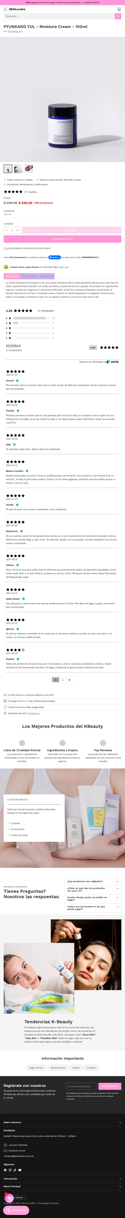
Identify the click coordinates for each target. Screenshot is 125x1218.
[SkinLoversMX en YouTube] (20, 1170)
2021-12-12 (12, 465)
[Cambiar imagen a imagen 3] (28, 169)
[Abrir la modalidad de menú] (5, 9)
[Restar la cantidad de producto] (6, 230)
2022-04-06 (12, 438)
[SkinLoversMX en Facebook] (5, 1170)
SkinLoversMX (28, 1203)
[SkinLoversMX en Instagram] (10, 1170)
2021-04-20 (12, 653)
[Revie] (112, 362)
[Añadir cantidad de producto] (17, 230)
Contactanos (33, 713)
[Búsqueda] (118, 16)
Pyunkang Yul (15, 31)
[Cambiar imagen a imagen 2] (18, 169)
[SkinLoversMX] (17, 9)
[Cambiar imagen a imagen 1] (8, 169)
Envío (6, 248)
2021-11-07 (12, 499)
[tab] (12, 276)
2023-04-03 (12, 405)
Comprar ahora (62, 239)
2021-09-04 (12, 525)
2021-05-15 (12, 593)
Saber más (64, 267)
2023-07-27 (12, 374)
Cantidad (8, 223)
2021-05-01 (12, 623)
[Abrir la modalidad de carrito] (119, 9)
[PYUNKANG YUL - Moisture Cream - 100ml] (62, 99)
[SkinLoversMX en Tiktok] (15, 1170)
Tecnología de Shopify (48, 1203)
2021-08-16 (12, 559)
